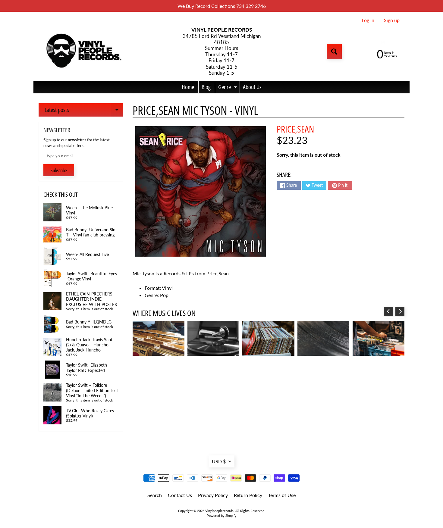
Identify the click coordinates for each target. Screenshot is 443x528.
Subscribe (59, 170)
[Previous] (388, 311)
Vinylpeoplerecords (219, 511)
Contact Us (180, 495)
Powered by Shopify (222, 515)
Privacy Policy (213, 495)
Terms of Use (282, 495)
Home (188, 87)
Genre (228, 88)
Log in (368, 20)
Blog (206, 87)
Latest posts (84, 111)
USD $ (219, 461)
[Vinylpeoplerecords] (83, 51)
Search (154, 495)
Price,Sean (295, 129)
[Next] (399, 311)
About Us (252, 87)
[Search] (334, 51)
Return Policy (248, 495)
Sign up (392, 20)
